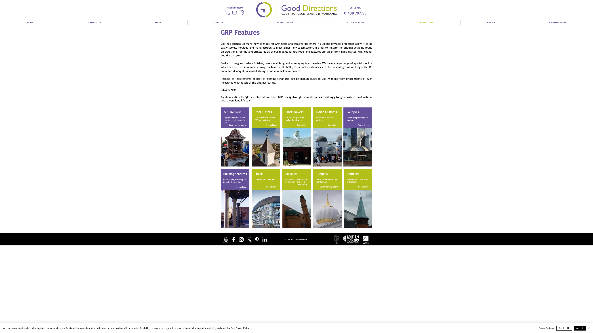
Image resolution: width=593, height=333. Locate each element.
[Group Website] (226, 239)
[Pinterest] (257, 239)
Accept (579, 328)
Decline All (564, 328)
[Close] (589, 328)
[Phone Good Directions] (227, 13)
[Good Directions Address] (242, 13)
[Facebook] (234, 239)
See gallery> (271, 125)
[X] (249, 239)
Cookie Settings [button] (546, 328)
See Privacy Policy (240, 328)
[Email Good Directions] (234, 13)
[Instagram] (241, 239)
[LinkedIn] (264, 239)
